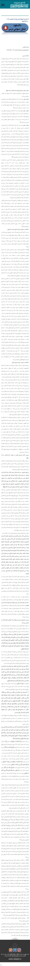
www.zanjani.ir (15, 959)
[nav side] (3, 5)
